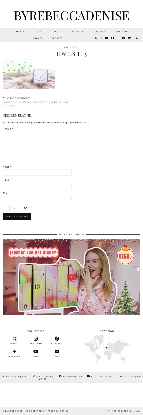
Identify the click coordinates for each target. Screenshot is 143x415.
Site (5, 193)
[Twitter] (95, 38)
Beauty (58, 31)
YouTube (101, 376)
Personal (121, 31)
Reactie (8, 128)
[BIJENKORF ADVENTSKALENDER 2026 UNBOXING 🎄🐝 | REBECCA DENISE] (71, 277)
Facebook (73, 376)
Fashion (78, 31)
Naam (7, 166)
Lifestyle (98, 31)
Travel (38, 38)
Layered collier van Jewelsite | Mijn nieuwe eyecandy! (36, 102)
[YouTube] (107, 38)
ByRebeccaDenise (71, 15)
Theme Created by (124, 411)
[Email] (123, 38)
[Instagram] (101, 38)
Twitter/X (16, 376)
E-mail (7, 179)
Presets (57, 38)
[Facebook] (112, 38)
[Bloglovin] (118, 38)
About (20, 31)
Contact (39, 31)
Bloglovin (130, 376)
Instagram (44, 377)
